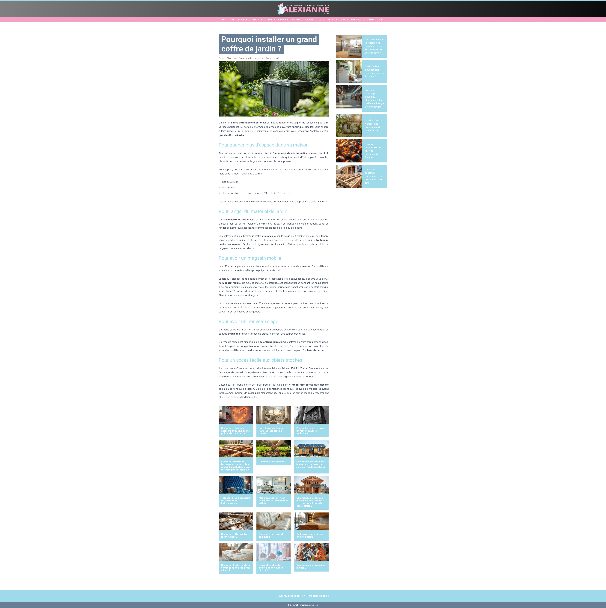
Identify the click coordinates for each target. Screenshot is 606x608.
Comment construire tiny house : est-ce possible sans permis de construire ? (311, 465)
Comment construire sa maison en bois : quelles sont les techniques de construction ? (310, 502)
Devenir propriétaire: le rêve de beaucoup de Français (373, 151)
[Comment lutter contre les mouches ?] (236, 521)
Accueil (222, 58)
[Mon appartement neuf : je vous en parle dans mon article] (273, 485)
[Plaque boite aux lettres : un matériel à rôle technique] (311, 415)
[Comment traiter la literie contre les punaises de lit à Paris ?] (236, 552)
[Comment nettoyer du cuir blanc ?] (273, 521)
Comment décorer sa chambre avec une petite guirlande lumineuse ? (235, 431)
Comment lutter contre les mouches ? (234, 535)
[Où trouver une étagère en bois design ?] (311, 521)
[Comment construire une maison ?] (311, 552)
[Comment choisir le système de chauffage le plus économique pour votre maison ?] (349, 46)
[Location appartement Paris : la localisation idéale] (273, 415)
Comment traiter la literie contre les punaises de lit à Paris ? (236, 568)
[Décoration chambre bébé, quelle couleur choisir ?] (273, 552)
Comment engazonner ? (272, 461)
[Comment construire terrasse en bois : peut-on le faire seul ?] (349, 176)
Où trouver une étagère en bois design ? (310, 535)
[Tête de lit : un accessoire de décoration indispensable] (236, 485)
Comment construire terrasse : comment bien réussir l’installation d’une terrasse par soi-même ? (235, 465)
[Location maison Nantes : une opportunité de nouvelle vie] (349, 125)
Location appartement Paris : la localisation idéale (272, 431)
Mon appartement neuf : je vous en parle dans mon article (273, 501)
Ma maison (232, 58)
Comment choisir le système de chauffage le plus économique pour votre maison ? (374, 46)
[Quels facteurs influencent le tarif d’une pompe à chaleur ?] (349, 71)
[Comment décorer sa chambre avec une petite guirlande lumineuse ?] (236, 415)
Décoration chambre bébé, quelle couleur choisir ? (271, 568)
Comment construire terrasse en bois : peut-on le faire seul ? (374, 176)
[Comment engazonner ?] (273, 448)
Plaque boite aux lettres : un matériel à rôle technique (310, 431)
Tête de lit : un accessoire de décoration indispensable (235, 501)
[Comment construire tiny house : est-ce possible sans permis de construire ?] (311, 448)
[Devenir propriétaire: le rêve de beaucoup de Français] (349, 150)
